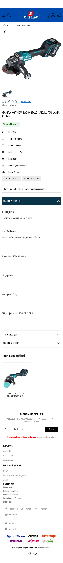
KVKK (5, 471)
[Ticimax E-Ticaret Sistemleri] (31, 554)
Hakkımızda (8, 455)
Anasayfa (7, 451)
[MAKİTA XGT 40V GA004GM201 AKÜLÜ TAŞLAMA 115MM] (16, 377)
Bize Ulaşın (8, 460)
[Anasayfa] (7, 25)
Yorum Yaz (26, 101)
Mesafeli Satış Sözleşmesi (14, 475)
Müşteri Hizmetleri (10, 495)
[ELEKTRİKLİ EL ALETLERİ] (10, 25)
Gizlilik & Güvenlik (10, 491)
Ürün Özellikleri (12, 201)
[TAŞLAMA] (13, 25)
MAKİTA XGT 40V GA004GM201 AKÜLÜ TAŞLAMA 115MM (16, 395)
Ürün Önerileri (11, 343)
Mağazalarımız (9, 487)
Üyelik (5, 480)
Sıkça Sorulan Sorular (12, 498)
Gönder (52, 429)
